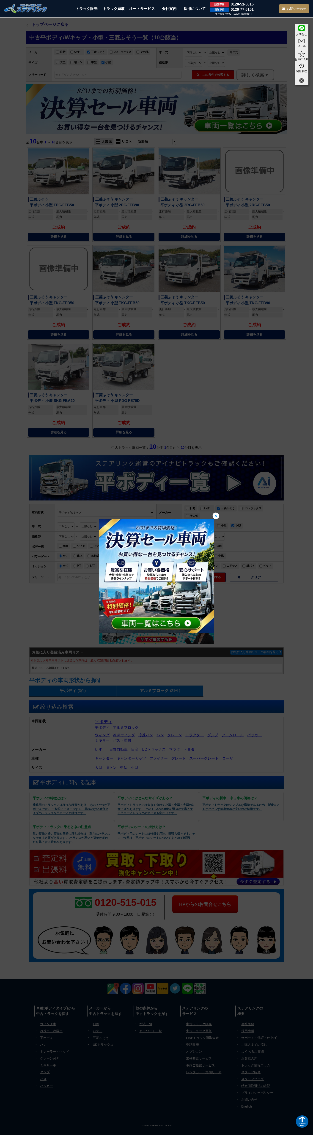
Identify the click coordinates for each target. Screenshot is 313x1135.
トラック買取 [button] (114, 9)
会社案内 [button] (169, 9)
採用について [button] (195, 9)
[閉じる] (301, 81)
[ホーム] (25, 8)
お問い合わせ (296, 9)
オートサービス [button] (142, 9)
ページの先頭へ (302, 1124)
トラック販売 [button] (87, 9)
